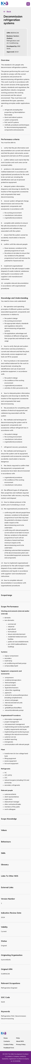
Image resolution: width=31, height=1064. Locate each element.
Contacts (7, 1041)
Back (9, 11)
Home (6, 1038)
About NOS (20, 1041)
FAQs (18, 1038)
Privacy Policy (20, 1044)
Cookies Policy (8, 1044)
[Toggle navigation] (28, 3)
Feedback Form (9, 1048)
